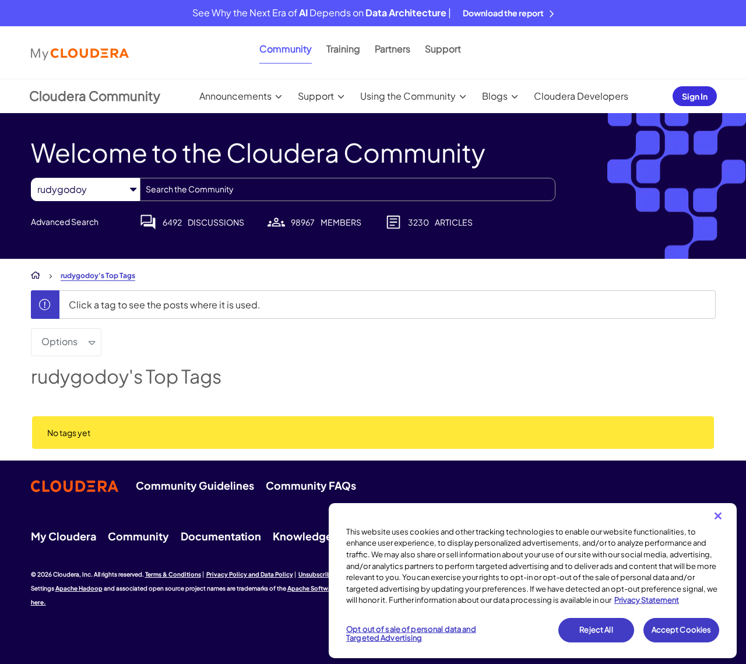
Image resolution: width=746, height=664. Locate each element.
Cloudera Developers (581, 96)
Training (343, 49)
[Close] (718, 516)
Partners (392, 49)
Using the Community (408, 96)
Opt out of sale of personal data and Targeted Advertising (411, 633)
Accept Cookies (682, 629)
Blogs (495, 96)
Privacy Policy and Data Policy (249, 574)
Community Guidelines (195, 485)
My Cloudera (63, 536)
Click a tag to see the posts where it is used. (165, 304)
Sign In (695, 96)
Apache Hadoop (79, 588)
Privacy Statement (646, 600)
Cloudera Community (94, 95)
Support (443, 49)
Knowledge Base (315, 536)
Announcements (235, 96)
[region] (533, 580)
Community (285, 49)
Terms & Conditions (173, 574)
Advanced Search (64, 221)
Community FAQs (311, 485)
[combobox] (347, 189)
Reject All (596, 629)
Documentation (221, 536)
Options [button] (59, 341)
